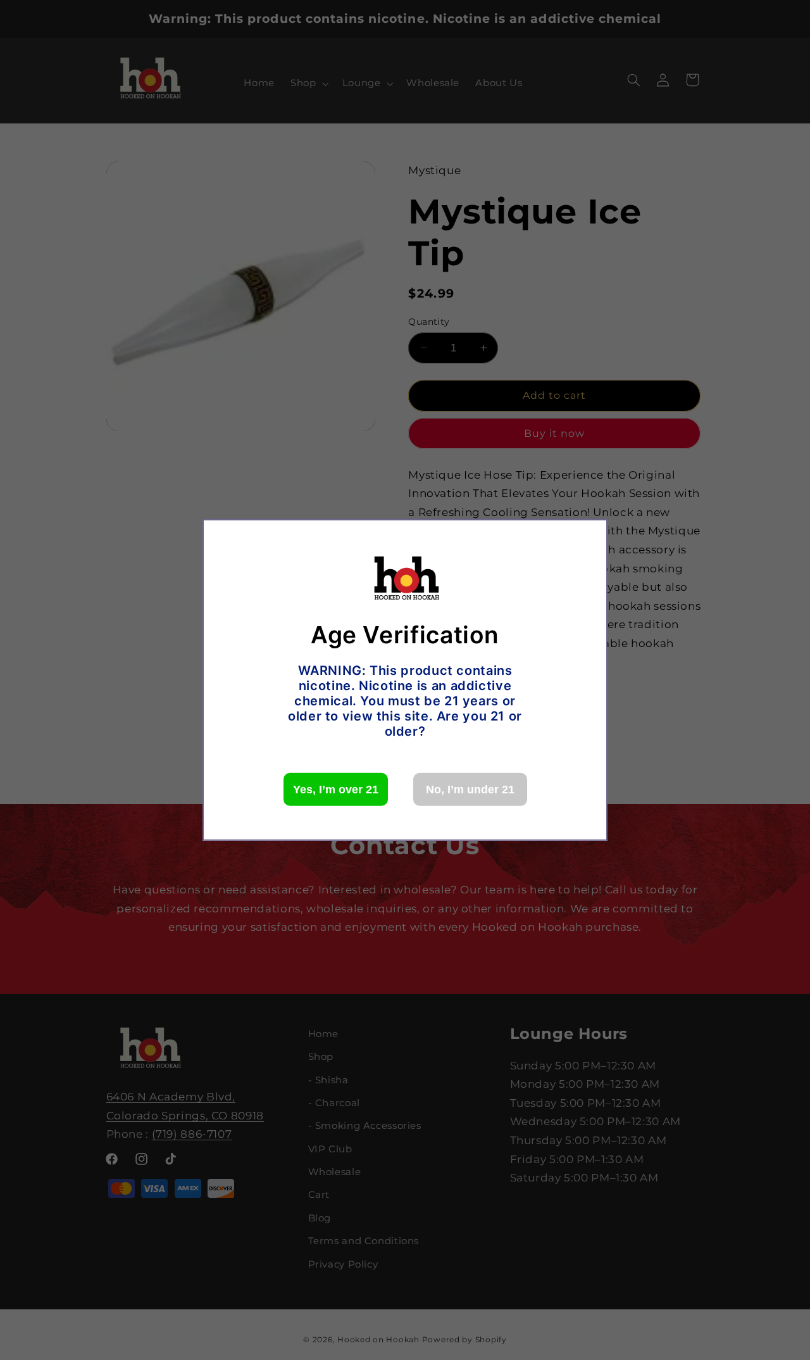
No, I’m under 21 (470, 789)
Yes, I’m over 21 (335, 789)
